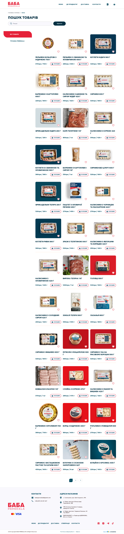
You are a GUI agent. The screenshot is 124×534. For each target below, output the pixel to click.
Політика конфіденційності (67, 531)
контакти (96, 4)
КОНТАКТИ (76, 523)
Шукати (59, 23)
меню (61, 4)
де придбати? (71, 4)
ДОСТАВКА (55, 523)
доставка (85, 4)
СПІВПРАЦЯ (65, 523)
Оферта (78, 531)
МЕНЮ (33, 523)
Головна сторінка (14, 12)
